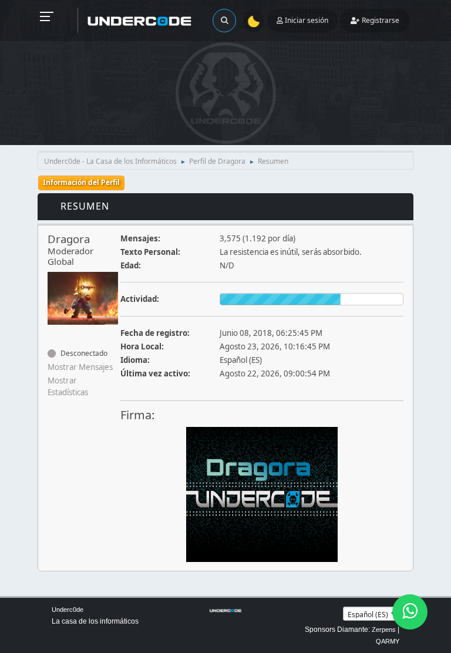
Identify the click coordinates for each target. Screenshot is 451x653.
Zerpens (384, 629)
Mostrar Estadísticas (68, 386)
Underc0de (67, 609)
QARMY (387, 641)
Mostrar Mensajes (80, 367)
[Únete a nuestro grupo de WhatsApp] (410, 612)
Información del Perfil (81, 182)
